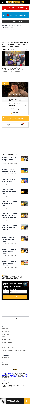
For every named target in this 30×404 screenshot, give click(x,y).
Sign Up (15, 297)
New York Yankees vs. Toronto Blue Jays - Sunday (9, 251)
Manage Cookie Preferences (9, 380)
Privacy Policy (13, 375)
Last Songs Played (6, 25)
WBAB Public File (6, 339)
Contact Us (5, 328)
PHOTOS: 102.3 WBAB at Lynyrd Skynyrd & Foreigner (9, 227)
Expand (5, 49)
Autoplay (12, 49)
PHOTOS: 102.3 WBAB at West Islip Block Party (9, 203)
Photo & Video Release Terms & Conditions (14, 350)
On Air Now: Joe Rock (15, 94)
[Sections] (3, 2)
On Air (13, 25)
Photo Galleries (5, 27)
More (12, 27)
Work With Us (5, 331)
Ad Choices (13, 376)
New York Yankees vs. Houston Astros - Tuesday (9, 159)
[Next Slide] (24, 56)
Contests (19, 25)
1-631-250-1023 (15, 119)
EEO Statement (6, 336)
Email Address (13, 289)
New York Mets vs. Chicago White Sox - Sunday (9, 239)
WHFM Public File (6, 345)
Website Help (5, 364)
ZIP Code (5, 289)
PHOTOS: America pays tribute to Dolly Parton (9, 191)
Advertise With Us (7, 357)
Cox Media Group (10, 373)
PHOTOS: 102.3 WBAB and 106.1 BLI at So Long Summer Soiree (9, 215)
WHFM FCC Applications (8, 347)
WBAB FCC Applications (8, 342)
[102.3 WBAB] (15, 2)
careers (25, 376)
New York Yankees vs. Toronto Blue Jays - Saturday (9, 263)
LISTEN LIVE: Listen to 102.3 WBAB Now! (13, 8)
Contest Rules (5, 334)
